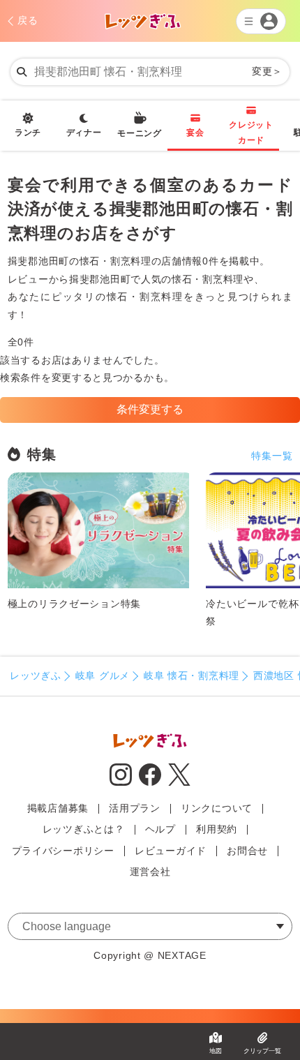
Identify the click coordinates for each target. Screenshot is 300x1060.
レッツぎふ (35, 675)
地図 (215, 1050)
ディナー (84, 132)
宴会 (195, 132)
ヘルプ (160, 829)
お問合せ (247, 850)
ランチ (28, 132)
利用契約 (216, 829)
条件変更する (150, 409)
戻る (27, 20)
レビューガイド (171, 850)
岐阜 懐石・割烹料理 (191, 675)
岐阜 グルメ (102, 675)
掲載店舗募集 (58, 808)
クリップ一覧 (262, 1050)
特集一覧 (271, 455)
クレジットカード (251, 132)
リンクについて (217, 808)
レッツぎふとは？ (84, 829)
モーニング (139, 133)
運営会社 (150, 871)
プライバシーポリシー (63, 850)
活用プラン (134, 808)
